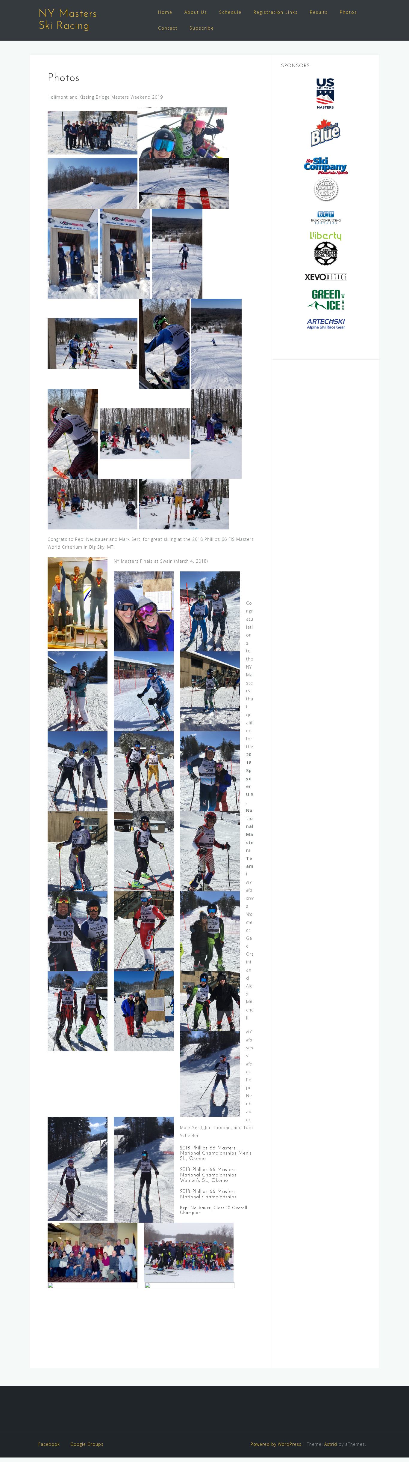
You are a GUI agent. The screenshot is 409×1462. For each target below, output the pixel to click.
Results (319, 12)
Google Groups (87, 1444)
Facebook (49, 1444)
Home (165, 12)
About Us (195, 12)
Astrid (330, 1444)
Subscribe (202, 28)
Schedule (230, 12)
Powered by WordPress (276, 1444)
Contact (168, 28)
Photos (348, 12)
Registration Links (276, 12)
